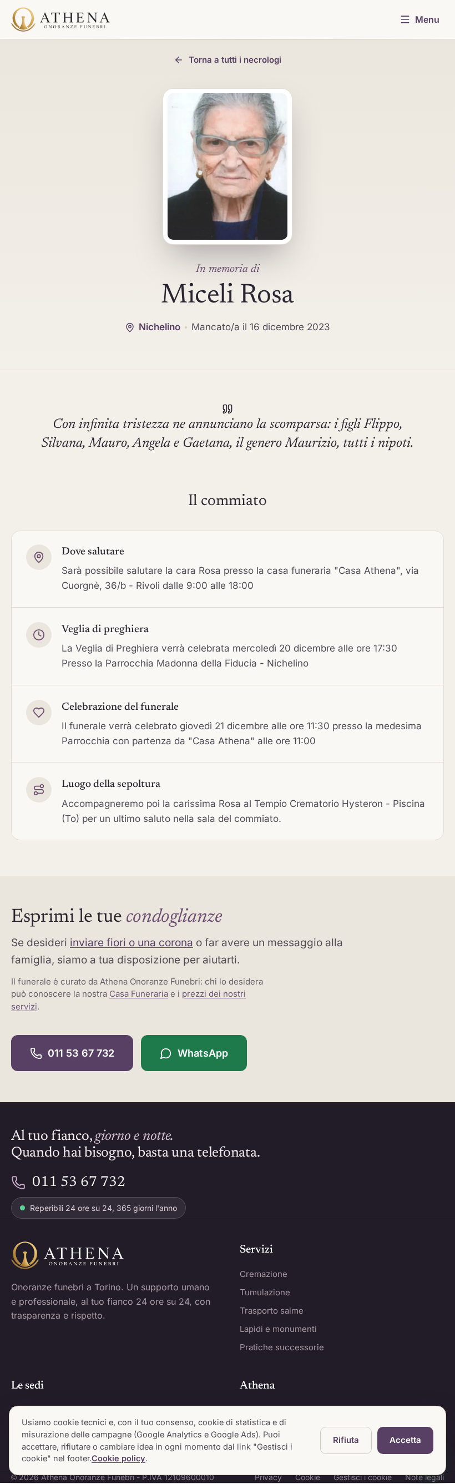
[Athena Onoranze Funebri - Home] (60, 19)
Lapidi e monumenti (278, 1329)
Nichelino (159, 326)
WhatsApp (203, 1053)
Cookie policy (118, 1458)
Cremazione (263, 1274)
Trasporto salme (272, 1310)
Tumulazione (265, 1292)
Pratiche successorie (282, 1347)
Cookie (307, 1477)
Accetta (405, 1440)
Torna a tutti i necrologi (235, 59)
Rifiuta (346, 1440)
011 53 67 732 (81, 1053)
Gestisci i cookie (362, 1477)
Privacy (268, 1477)
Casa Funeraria (138, 993)
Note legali (424, 1477)
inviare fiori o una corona (131, 942)
